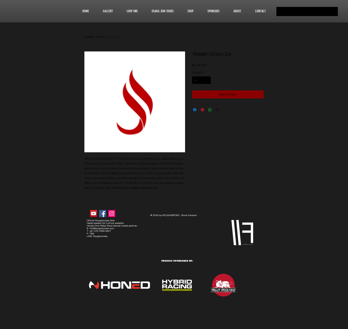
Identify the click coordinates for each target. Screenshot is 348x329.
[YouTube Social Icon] (93, 213)
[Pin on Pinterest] (202, 109)
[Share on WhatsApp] (210, 109)
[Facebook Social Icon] (102, 213)
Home (88, 37)
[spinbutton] (201, 80)
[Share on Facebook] (194, 109)
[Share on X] (217, 109)
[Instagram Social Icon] (111, 213)
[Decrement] (195, 80)
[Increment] (207, 80)
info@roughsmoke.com (101, 228)
